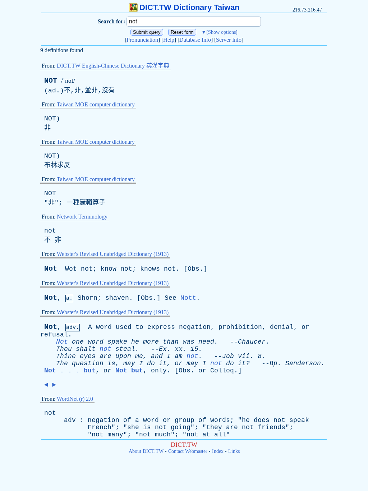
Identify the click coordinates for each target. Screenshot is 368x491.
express (161, 327)
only (159, 370)
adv (70, 420)
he (135, 341)
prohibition (240, 327)
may (129, 363)
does (262, 420)
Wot (71, 268)
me (139, 356)
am (179, 356)
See (170, 298)
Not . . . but (70, 370)
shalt (86, 349)
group (184, 420)
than (171, 341)
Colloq (222, 370)
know (108, 268)
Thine (66, 356)
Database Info (195, 40)
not (50, 230)
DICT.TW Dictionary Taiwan (189, 7)
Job (228, 356)
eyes (88, 356)
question (88, 363)
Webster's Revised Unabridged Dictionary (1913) (113, 254)
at (206, 434)
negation (195, 327)
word (104, 327)
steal (125, 349)
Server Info (229, 40)
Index (218, 451)
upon (123, 356)
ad (52, 90)
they (214, 427)
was (188, 341)
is (111, 363)
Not (50, 269)
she (133, 427)
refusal (54, 334)
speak (299, 420)
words (220, 420)
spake (117, 341)
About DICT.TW (146, 451)
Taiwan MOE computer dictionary (96, 104)
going (180, 427)
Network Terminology (82, 217)
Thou (64, 349)
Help (168, 40)
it (163, 363)
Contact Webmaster (187, 451)
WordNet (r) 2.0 (75, 399)
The (62, 363)
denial (282, 327)
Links (234, 451)
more (151, 341)
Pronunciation (142, 40)
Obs (193, 268)
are (105, 356)
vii (244, 356)
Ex (163, 349)
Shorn (87, 298)
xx (179, 349)
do (151, 363)
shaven (117, 298)
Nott (188, 298)
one (78, 341)
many (115, 434)
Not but (129, 370)
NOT (50, 81)
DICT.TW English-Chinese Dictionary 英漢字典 (113, 66)
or (305, 327)
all (220, 434)
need (206, 341)
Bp (273, 363)
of (127, 420)
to (139, 327)
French (99, 427)
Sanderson (303, 363)
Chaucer (252, 341)
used (124, 327)
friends (271, 427)
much (163, 434)
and (157, 356)
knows (150, 268)
